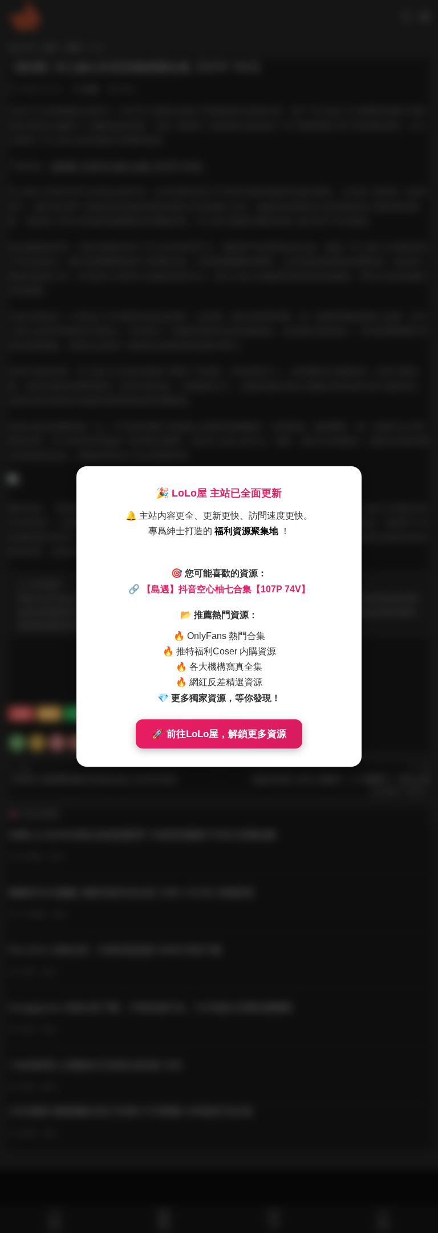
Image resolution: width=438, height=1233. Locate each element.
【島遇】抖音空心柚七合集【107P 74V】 (226, 589)
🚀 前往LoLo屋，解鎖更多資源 (219, 734)
